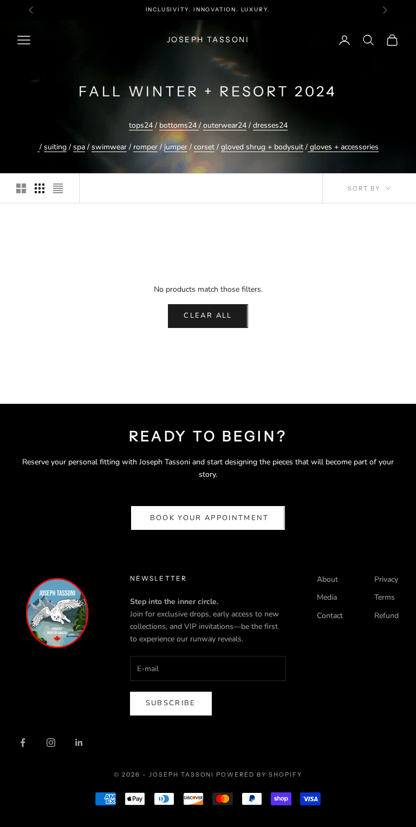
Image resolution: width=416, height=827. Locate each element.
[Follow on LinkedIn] (79, 742)
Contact (330, 616)
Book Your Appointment (208, 518)
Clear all (208, 315)
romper (145, 147)
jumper (175, 147)
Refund (386, 616)
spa (79, 147)
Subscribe (171, 703)
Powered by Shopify (259, 774)
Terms (384, 597)
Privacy (386, 579)
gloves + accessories (343, 147)
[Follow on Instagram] (51, 742)
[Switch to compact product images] (58, 188)
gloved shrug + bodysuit (262, 147)
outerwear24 (224, 125)
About (327, 579)
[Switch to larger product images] (21, 188)
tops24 (141, 125)
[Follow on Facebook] (22, 742)
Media (327, 597)
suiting (55, 147)
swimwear (109, 147)
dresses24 (270, 125)
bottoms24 (178, 125)
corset (204, 147)
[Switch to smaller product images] (39, 188)
